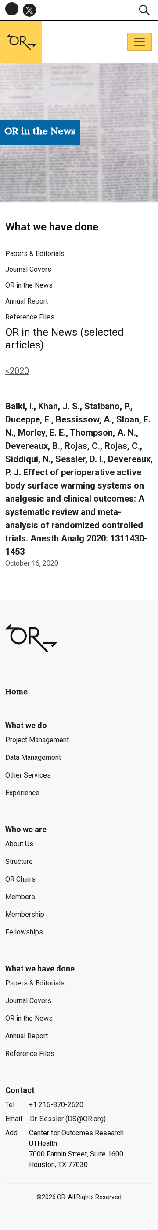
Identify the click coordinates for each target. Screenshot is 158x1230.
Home (16, 691)
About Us (19, 844)
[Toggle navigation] (139, 42)
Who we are (26, 829)
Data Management (33, 757)
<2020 (17, 371)
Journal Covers (28, 269)
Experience (22, 793)
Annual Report (26, 301)
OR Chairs (20, 879)
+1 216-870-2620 (56, 1104)
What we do (26, 725)
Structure (19, 861)
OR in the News (29, 285)
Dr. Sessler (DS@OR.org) (68, 1119)
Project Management (37, 740)
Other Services (28, 775)
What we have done (40, 968)
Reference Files (29, 317)
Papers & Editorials (35, 253)
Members (20, 897)
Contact (20, 1090)
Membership (24, 914)
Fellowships (24, 932)
